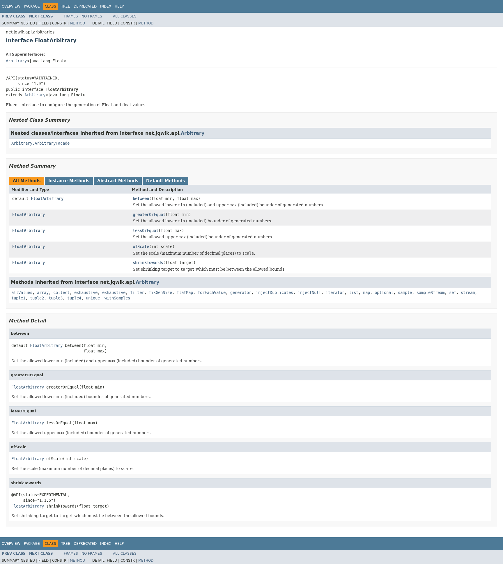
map (366, 292)
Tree (65, 6)
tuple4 (74, 298)
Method (77, 23)
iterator (335, 292)
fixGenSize (160, 292)
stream (468, 292)
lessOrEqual (145, 230)
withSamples (117, 298)
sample (405, 292)
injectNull (309, 292)
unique (93, 298)
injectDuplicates (274, 292)
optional (384, 292)
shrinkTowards (148, 262)
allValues (21, 292)
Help (119, 6)
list (353, 292)
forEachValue (212, 292)
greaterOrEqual (149, 214)
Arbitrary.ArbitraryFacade (40, 143)
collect (61, 292)
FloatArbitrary (47, 198)
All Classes (125, 16)
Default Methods (165, 180)
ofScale (141, 246)
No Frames (92, 16)
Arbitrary (16, 60)
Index (105, 6)
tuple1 (18, 298)
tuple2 (37, 298)
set (452, 292)
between (141, 198)
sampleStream (430, 292)
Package (32, 6)
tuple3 (56, 298)
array (43, 292)
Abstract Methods (117, 180)
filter (137, 292)
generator (240, 292)
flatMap (185, 292)
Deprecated (85, 6)
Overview (11, 6)
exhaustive (86, 292)
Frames (71, 16)
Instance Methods (68, 180)
